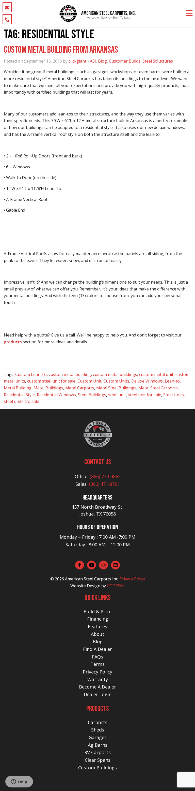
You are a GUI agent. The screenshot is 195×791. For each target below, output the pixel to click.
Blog (102, 61)
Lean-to (172, 381)
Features (97, 626)
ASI (93, 61)
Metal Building (17, 388)
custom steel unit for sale (51, 381)
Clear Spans (97, 760)
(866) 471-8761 (104, 484)
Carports (97, 722)
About (97, 634)
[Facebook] (79, 565)
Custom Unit (89, 381)
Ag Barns (97, 745)
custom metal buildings (115, 374)
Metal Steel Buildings (116, 388)
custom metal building (70, 374)
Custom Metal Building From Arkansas (61, 50)
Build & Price (97, 611)
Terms (97, 664)
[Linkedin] (115, 565)
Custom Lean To (31, 374)
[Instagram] (103, 565)
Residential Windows (56, 395)
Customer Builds (124, 61)
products (13, 342)
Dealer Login (97, 694)
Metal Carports (79, 388)
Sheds (97, 730)
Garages (98, 737)
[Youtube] (91, 565)
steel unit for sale (144, 395)
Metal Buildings (48, 388)
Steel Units (173, 395)
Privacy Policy (132, 579)
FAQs (97, 657)
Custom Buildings (97, 768)
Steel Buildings (92, 395)
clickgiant (77, 61)
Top (182, 778)
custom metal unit (156, 374)
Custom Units (116, 381)
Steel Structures (157, 61)
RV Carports (97, 752)
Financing (97, 619)
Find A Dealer (97, 649)
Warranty (97, 679)
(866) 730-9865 (105, 476)
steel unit (117, 395)
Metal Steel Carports (158, 388)
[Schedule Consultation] (7, 7)
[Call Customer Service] (7, 19)
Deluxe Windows (147, 381)
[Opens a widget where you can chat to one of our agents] (19, 782)
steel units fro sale (21, 401)
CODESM (115, 586)
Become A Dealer (97, 687)
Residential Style (19, 395)
